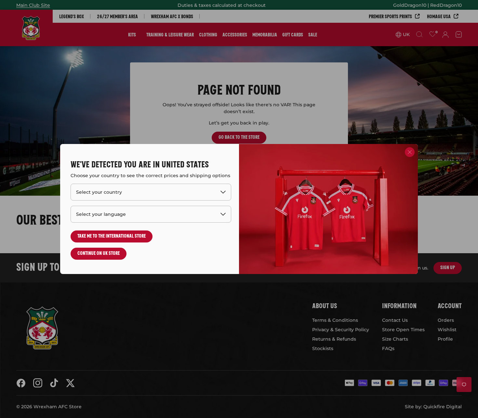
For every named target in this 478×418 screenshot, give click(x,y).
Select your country (99, 192)
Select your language (101, 214)
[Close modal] (410, 152)
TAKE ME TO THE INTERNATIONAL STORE (111, 235)
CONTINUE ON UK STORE (98, 252)
